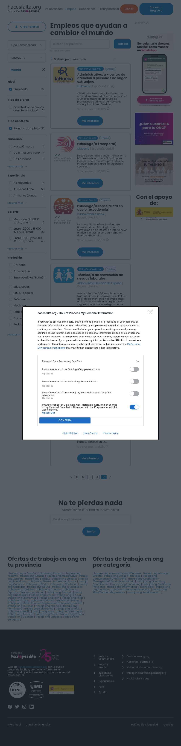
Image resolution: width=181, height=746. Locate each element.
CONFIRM (65, 420)
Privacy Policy (110, 433)
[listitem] (90, 361)
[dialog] (90, 373)
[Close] (151, 313)
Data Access (90, 433)
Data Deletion (70, 433)
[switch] (134, 369)
